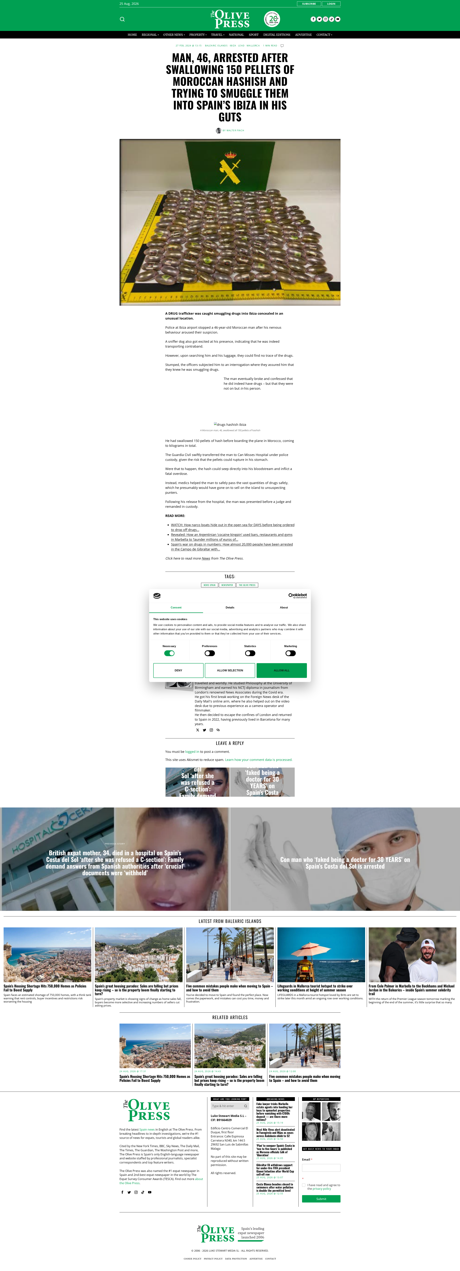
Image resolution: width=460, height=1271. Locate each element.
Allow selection (230, 670)
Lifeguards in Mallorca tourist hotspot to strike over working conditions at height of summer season (315, 988)
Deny (178, 670)
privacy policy (322, 1189)
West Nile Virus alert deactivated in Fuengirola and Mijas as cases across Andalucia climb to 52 (275, 1133)
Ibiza (233, 45)
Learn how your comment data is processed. (259, 759)
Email (307, 1159)
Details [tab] (230, 607)
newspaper (227, 585)
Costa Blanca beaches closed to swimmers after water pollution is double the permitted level (274, 1187)
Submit (321, 1199)
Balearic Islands (216, 45)
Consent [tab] (176, 607)
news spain (209, 585)
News (206, 558)
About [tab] (284, 607)
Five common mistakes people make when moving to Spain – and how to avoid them (229, 988)
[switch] (210, 653)
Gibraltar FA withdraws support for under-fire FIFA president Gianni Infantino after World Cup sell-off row (275, 1169)
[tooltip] (313, 19)
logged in (192, 751)
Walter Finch (235, 130)
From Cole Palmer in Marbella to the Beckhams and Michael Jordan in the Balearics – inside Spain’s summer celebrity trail (411, 990)
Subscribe (309, 3)
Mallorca (253, 45)
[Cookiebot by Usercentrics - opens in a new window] (291, 596)
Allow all (281, 670)
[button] (245, 1106)
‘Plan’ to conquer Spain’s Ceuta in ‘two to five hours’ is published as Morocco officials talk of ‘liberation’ (275, 1150)
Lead (241, 45)
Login (331, 3)
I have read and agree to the (323, 1187)
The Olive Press (247, 585)
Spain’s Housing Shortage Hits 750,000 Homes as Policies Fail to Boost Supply (45, 988)
